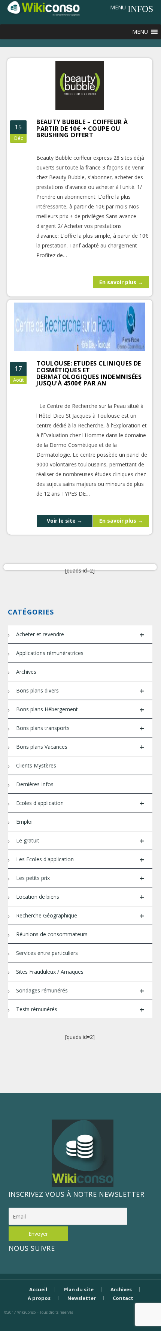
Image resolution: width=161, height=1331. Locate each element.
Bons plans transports (80, 728)
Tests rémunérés (80, 1009)
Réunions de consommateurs (52, 934)
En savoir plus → (121, 282)
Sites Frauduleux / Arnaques (49, 971)
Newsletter (81, 1298)
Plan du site (79, 1289)
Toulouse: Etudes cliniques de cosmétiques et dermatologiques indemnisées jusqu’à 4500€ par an (89, 373)
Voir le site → (64, 520)
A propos (39, 1298)
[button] (118, 7)
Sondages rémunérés (80, 991)
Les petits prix (80, 878)
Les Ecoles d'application (80, 859)
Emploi (24, 821)
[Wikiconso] (43, 8)
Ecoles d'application (80, 803)
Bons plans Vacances (80, 747)
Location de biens (80, 897)
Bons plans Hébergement (80, 709)
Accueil (38, 1289)
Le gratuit (80, 841)
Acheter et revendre (80, 635)
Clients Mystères (36, 765)
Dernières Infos (35, 784)
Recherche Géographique (80, 916)
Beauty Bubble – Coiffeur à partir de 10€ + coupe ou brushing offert (82, 128)
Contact (123, 1298)
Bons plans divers (80, 691)
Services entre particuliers (47, 952)
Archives (26, 671)
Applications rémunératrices (49, 653)
